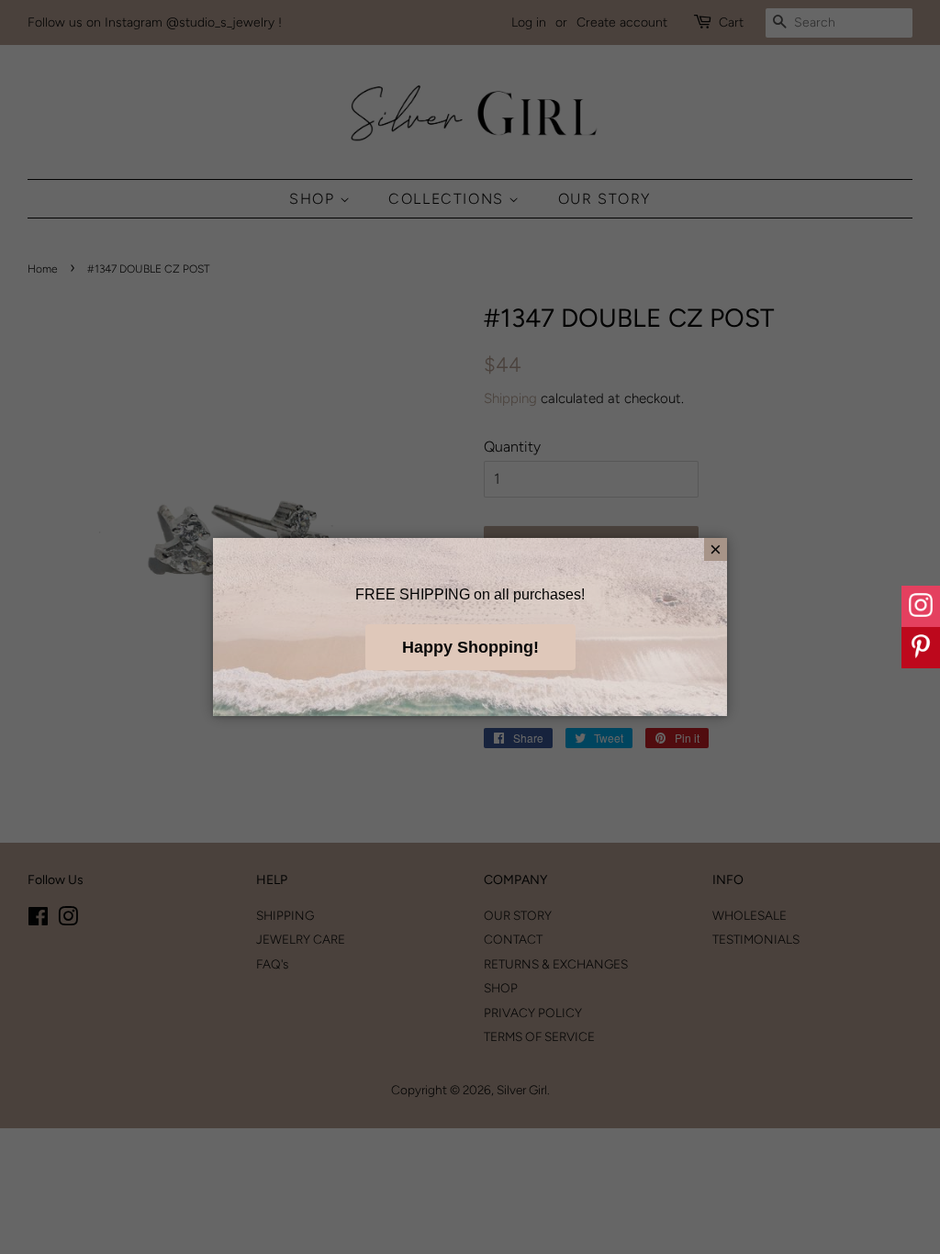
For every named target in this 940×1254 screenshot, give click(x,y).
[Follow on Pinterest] (920, 647)
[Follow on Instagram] (920, 606)
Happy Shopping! (470, 647)
